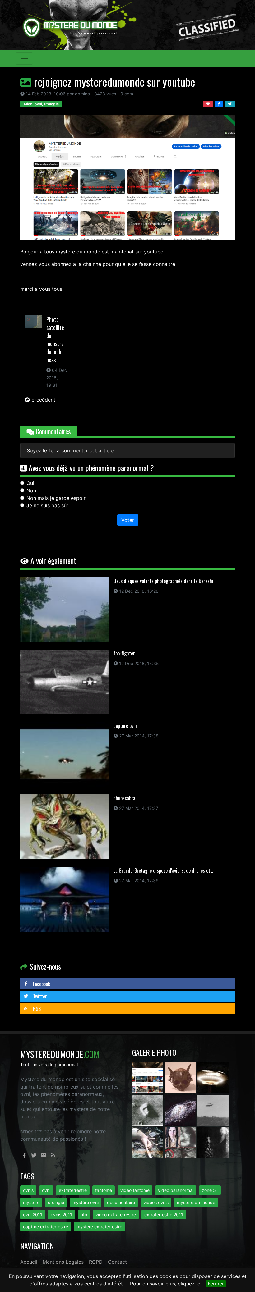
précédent (42, 400)
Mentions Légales (63, 1262)
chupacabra (124, 798)
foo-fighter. (125, 653)
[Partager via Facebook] (220, 103)
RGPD (96, 1262)
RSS (36, 1008)
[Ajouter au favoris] (209, 103)
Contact (117, 1262)
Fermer (216, 1284)
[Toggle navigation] (24, 58)
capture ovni (125, 725)
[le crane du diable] (181, 1078)
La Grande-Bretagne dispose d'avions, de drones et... (163, 870)
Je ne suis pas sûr (47, 505)
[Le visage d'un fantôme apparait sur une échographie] (181, 1142)
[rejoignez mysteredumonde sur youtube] (148, 1078)
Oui (30, 483)
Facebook (41, 984)
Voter (127, 520)
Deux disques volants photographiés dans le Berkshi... (165, 581)
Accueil (28, 1262)
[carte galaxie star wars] (181, 1110)
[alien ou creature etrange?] (148, 1142)
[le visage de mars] (148, 1110)
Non (31, 490)
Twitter (39, 996)
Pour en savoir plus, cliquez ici (166, 1284)
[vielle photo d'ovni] (213, 1110)
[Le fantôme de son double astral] (213, 1142)
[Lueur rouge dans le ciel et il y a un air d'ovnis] (213, 1078)
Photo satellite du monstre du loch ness (55, 339)
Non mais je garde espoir (56, 498)
